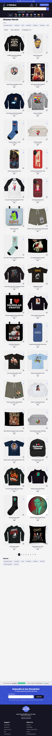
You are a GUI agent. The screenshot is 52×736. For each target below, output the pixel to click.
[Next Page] (35, 554)
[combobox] (24, 8)
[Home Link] (11, 5)
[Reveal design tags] (23, 52)
